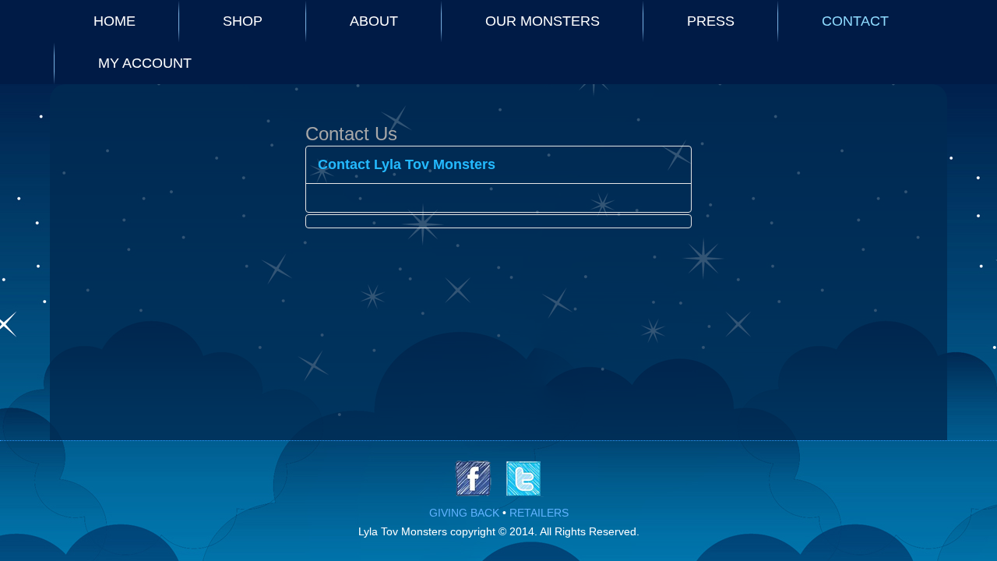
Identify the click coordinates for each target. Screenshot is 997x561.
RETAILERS (539, 512)
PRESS (711, 21)
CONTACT (855, 21)
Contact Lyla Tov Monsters (406, 164)
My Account (145, 63)
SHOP (242, 21)
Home (114, 21)
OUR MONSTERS (542, 21)
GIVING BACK (464, 512)
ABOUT (374, 21)
